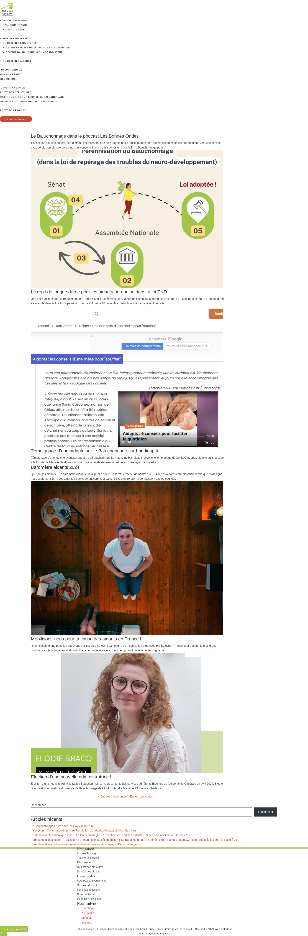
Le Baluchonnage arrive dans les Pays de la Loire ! (63, 826)
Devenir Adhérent (16, 119)
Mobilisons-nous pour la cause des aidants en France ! (86, 639)
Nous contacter (86, 894)
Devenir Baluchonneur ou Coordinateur (34, 52)
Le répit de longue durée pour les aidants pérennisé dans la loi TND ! (100, 291)
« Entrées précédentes (112, 796)
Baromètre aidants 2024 (55, 467)
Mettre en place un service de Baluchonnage (38, 47)
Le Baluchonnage (15, 20)
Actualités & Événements (91, 880)
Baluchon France (15, 25)
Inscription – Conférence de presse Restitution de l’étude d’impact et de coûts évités (83, 830)
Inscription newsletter (89, 898)
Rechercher (38, 805)
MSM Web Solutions (220, 929)
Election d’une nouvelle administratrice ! (71, 776)
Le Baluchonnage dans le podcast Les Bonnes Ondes (85, 136)
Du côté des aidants (17, 61)
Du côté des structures (20, 43)
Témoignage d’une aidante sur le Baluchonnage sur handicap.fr (94, 450)
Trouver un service (16, 38)
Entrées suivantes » (142, 796)
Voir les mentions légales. (154, 933)
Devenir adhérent (87, 885)
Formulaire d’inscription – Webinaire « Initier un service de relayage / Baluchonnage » (85, 844)
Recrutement (15, 29)
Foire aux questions (88, 889)
